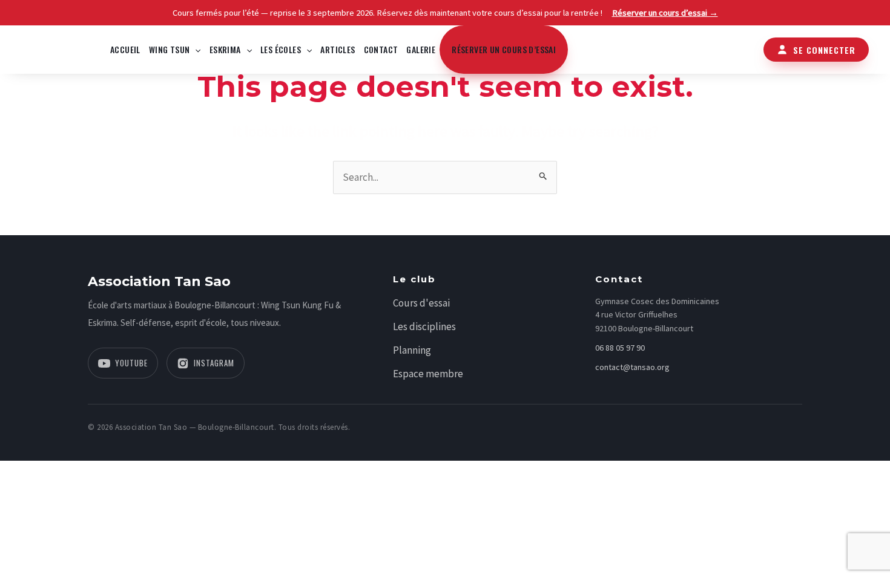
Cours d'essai (421, 303)
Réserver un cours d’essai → (665, 12)
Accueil (125, 49)
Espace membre (428, 373)
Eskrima (225, 49)
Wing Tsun (169, 49)
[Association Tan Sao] (57, 48)
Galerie (420, 49)
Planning (412, 350)
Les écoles (280, 49)
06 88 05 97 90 (620, 347)
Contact (381, 49)
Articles (337, 49)
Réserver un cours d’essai (504, 49)
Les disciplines (424, 326)
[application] (195, 49)
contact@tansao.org (632, 367)
